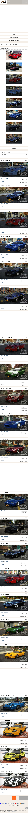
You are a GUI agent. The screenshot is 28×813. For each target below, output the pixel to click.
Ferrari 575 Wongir (6, 388)
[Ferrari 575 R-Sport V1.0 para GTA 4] (14, 705)
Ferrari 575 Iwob (14, 120)
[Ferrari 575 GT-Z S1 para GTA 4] (14, 755)
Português (23, 803)
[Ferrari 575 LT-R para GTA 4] (14, 654)
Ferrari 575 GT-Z (5, 721)
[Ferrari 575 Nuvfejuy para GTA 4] (14, 103)
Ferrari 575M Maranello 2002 (14, 72)
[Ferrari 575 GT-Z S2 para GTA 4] (14, 781)
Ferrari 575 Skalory (6, 439)
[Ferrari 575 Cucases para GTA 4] (14, 347)
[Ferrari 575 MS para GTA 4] (14, 628)
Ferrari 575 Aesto (5, 518)
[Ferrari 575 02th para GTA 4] (14, 603)
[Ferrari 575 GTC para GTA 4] (14, 55)
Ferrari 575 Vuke (14, 132)
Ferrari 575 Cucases (6, 337)
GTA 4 (2, 178)
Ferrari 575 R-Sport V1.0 (7, 695)
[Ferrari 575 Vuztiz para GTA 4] (14, 91)
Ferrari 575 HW (5, 568)
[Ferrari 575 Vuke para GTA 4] (14, 127)
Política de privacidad (12, 811)
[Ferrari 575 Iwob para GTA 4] (14, 115)
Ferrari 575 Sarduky (6, 413)
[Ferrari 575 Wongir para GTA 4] (14, 397)
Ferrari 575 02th (5, 594)
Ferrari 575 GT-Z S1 (6, 746)
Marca (14, 34)
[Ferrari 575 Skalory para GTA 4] (14, 448)
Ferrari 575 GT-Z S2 (6, 771)
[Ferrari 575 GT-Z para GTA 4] (14, 730)
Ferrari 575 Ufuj (14, 144)
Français (12, 803)
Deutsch (17, 803)
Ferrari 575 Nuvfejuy (14, 108)
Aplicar (14, 156)
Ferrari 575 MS (5, 619)
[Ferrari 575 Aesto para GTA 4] (14, 527)
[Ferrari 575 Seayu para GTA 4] (14, 79)
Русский (2, 803)
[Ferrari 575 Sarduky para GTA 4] (14, 423)
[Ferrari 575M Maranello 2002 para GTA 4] (14, 67)
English (7, 803)
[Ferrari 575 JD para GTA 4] (14, 552)
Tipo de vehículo (14, 37)
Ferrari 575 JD (4, 543)
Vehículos (6, 178)
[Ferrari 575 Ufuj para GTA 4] (14, 139)
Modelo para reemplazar (14, 40)
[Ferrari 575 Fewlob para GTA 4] (14, 372)
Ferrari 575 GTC (14, 60)
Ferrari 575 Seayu (14, 84)
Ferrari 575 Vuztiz (14, 96)
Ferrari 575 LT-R (5, 645)
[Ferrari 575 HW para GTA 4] (14, 578)
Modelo (14, 148)
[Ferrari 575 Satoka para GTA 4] (14, 502)
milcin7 (3, 181)
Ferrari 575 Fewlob (6, 363)
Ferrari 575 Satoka (6, 493)
